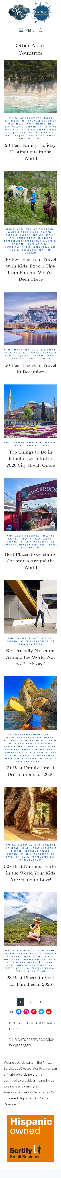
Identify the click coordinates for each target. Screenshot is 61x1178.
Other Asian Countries (41, 241)
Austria (20, 536)
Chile (8, 353)
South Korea (45, 755)
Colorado (31, 232)
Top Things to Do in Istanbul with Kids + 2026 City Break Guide (30, 458)
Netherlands (13, 241)
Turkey (44, 445)
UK (49, 250)
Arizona (40, 229)
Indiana (38, 235)
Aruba (25, 350)
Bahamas (35, 118)
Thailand (12, 136)
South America (45, 133)
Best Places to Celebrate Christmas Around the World (30, 561)
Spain (8, 758)
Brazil (10, 737)
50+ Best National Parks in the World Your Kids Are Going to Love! (30, 873)
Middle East (27, 238)
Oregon (40, 749)
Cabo (47, 118)
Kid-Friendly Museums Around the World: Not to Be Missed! (30, 657)
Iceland (25, 539)
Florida (25, 235)
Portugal (37, 752)
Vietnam (30, 253)
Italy (49, 235)
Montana (44, 238)
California (15, 232)
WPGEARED (22, 1046)
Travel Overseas (32, 136)
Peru (9, 133)
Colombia (20, 353)
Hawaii (27, 956)
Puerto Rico (23, 133)
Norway (27, 749)
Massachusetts (15, 746)
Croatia (46, 232)
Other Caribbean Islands (39, 130)
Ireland (27, 743)
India (19, 124)
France (13, 539)
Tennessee (33, 247)
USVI (39, 139)
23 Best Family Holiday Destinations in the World (30, 152)
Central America (33, 121)
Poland (19, 244)
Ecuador (12, 235)
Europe (18, 443)
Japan (30, 124)
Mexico (41, 124)
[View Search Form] (40, 30)
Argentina (24, 229)
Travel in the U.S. (42, 758)
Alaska (9, 950)
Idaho (39, 956)
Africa (13, 118)
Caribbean (12, 121)
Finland (47, 536)
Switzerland (14, 247)
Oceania (17, 127)
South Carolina (41, 965)
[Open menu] (20, 30)
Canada (34, 536)
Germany (30, 851)
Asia (23, 118)
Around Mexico (32, 734)
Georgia (14, 743)
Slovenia (47, 962)
